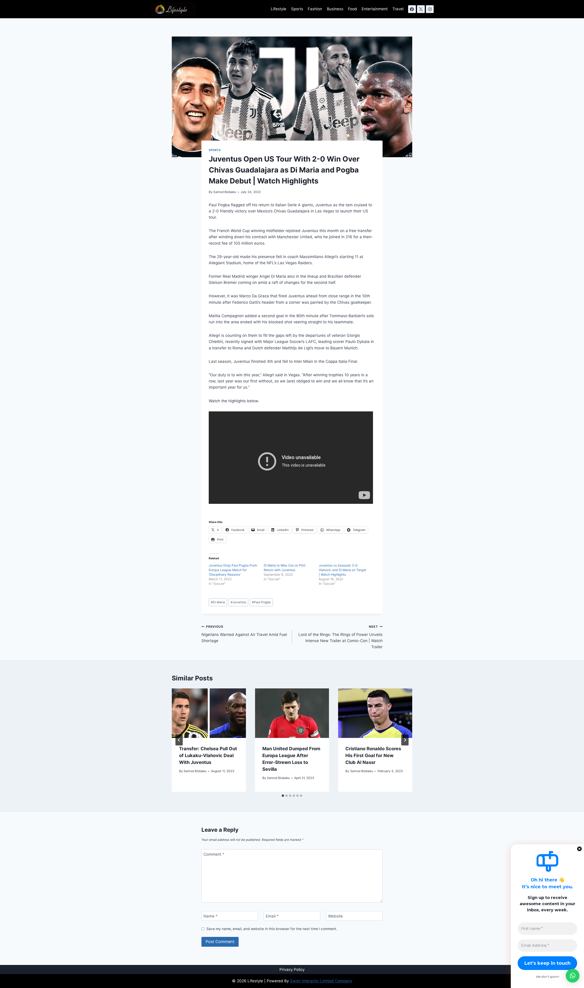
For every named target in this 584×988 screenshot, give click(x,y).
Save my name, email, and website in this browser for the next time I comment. (271, 929)
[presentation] (209, 713)
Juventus (238, 602)
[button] (572, 976)
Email (272, 916)
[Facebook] (412, 9)
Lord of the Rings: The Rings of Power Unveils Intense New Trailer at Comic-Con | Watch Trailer (340, 637)
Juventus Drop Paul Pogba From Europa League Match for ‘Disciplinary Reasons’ (233, 569)
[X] (421, 9)
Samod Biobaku (224, 192)
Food (352, 9)
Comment (213, 854)
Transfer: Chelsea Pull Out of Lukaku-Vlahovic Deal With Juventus (208, 755)
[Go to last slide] (179, 739)
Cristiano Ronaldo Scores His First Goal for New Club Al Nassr (373, 755)
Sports (297, 9)
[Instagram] (430, 9)
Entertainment (375, 9)
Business (335, 9)
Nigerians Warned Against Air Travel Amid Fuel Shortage (244, 634)
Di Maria (218, 602)
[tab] (283, 796)
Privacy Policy (292, 969)
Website (335, 916)
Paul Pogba (261, 602)
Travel (398, 9)
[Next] (405, 739)
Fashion (315, 9)
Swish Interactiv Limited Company (321, 981)
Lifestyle (278, 9)
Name (210, 916)
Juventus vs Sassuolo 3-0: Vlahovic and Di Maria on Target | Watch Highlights (342, 569)
